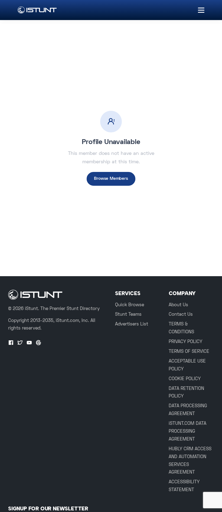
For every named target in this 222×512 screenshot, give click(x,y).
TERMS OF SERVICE (189, 352)
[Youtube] (29, 343)
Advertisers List (131, 324)
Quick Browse (129, 305)
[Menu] (201, 10)
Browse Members (111, 179)
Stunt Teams (128, 314)
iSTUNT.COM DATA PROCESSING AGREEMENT (187, 432)
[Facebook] (11, 343)
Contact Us (181, 314)
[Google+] (38, 343)
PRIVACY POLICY (185, 342)
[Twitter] (20, 343)
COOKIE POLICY (185, 379)
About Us (178, 305)
